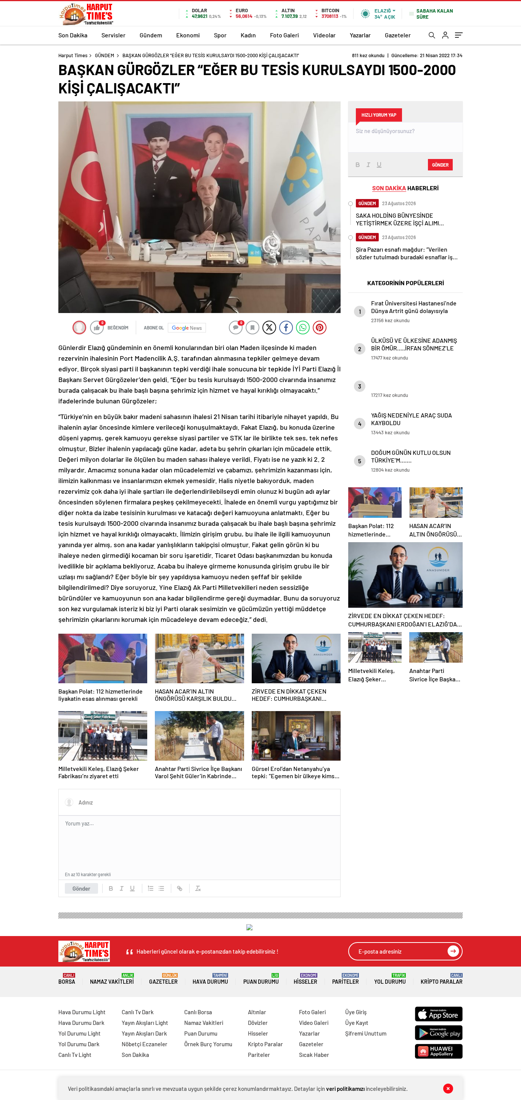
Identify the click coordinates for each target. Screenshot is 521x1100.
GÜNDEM (104, 55)
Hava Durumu (210, 979)
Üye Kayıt (356, 1022)
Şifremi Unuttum (365, 1033)
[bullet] (161, 888)
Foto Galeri (284, 35)
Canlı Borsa (198, 1011)
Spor (220, 35)
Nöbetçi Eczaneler (144, 1044)
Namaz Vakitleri (112, 979)
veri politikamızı (345, 1088)
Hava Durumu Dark (81, 1022)
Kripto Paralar (442, 979)
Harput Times (72, 55)
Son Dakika (72, 35)
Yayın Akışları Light (145, 1022)
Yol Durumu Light (79, 1033)
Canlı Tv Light (75, 1054)
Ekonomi (188, 35)
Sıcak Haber (314, 1054)
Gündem (151, 35)
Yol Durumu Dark (79, 1044)
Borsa (66, 979)
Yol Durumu (390, 979)
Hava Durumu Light (82, 1011)
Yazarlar (360, 35)
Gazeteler (398, 35)
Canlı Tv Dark (138, 1011)
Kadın (248, 35)
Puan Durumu (261, 979)
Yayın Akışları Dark (144, 1033)
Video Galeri (313, 1022)
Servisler (113, 35)
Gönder (81, 888)
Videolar (324, 35)
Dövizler (258, 1022)
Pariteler (345, 979)
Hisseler (305, 979)
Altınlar (257, 1011)
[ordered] (150, 888)
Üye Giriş (356, 1011)
